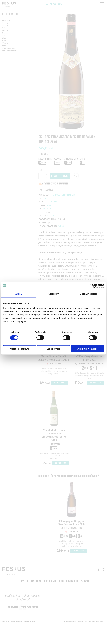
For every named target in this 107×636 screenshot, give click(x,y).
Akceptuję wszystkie (87, 349)
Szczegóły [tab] (53, 293)
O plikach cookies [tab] (88, 293)
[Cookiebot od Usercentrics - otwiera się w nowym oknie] (91, 286)
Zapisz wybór (53, 349)
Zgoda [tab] (18, 293)
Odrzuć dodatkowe (19, 349)
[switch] (40, 337)
